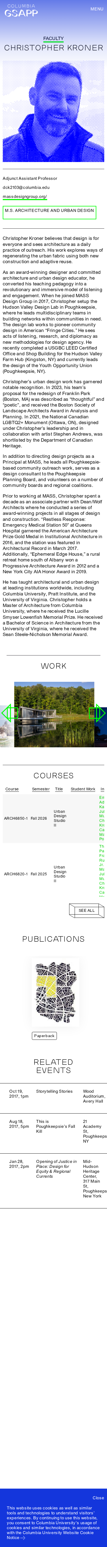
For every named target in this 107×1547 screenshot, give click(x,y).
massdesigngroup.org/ (25, 196)
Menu (97, 9)
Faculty (53, 38)
